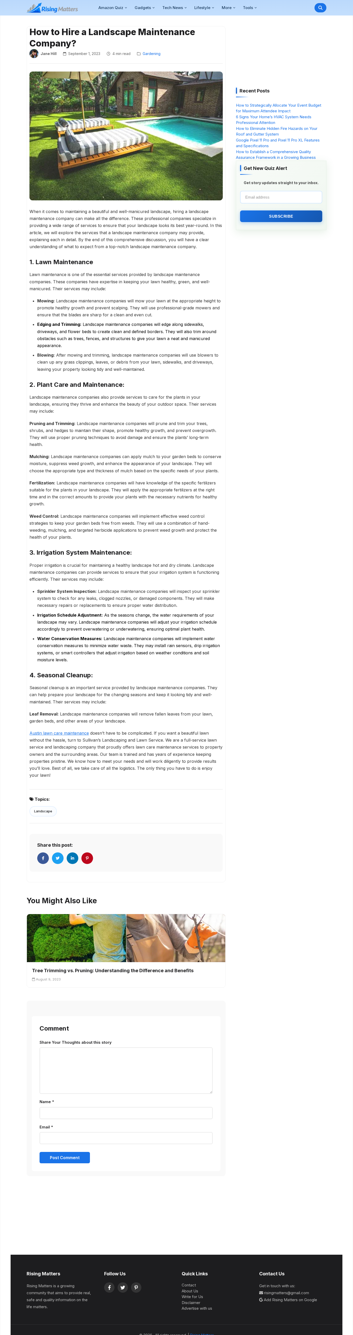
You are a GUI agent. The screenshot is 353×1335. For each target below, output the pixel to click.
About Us (190, 1291)
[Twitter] (123, 1287)
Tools (248, 7)
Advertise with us (197, 1308)
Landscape (43, 811)
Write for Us (192, 1296)
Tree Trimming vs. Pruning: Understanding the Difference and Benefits (113, 970)
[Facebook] (109, 1287)
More (227, 7)
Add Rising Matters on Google (290, 1299)
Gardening (151, 53)
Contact (189, 1285)
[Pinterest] (136, 1287)
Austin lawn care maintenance (59, 733)
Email (46, 1127)
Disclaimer (191, 1302)
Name (47, 1101)
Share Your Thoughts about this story (76, 1042)
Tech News (172, 7)
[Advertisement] (274, 53)
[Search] (320, 7)
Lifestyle (202, 7)
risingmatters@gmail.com (286, 1292)
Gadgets (143, 7)
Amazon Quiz (110, 7)
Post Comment (65, 1157)
